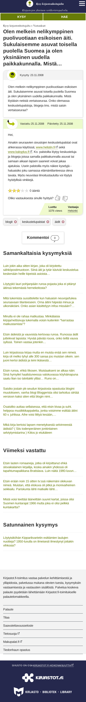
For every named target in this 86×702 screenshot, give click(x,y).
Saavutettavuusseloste (18, 625)
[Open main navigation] (82, 3)
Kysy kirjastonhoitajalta (16, 25)
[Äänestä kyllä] (58, 197)
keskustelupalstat (33, 221)
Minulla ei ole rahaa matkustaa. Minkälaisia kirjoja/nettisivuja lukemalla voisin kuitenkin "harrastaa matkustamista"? (38, 320)
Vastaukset (39, 25)
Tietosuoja (10, 633)
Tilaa (6, 617)
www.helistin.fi (45, 147)
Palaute (8, 609)
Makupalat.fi (11, 641)
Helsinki (73, 210)
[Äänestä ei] (65, 198)
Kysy (21, 16)
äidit (57, 221)
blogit (9, 221)
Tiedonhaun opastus (16, 650)
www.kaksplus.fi (18, 151)
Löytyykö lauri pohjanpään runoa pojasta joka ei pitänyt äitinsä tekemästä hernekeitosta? (39, 286)
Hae (64, 16)
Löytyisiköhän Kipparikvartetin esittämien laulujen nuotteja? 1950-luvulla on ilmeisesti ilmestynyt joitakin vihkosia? (38, 541)
